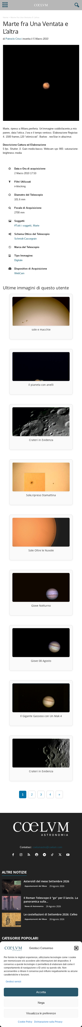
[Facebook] (14, 855)
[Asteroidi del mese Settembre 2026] (11, 886)
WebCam (19, 273)
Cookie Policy (25, 1021)
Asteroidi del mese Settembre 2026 (46, 881)
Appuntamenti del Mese (36, 886)
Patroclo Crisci (14, 38)
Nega (41, 1002)
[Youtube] (68, 855)
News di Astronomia (34, 906)
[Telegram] (45, 855)
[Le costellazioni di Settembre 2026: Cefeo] (11, 920)
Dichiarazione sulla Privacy (48, 1021)
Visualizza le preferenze (41, 1013)
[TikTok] (53, 855)
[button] (76, 948)
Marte (36, 225)
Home (5, 17)
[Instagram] (22, 855)
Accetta (41, 992)
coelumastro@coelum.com (47, 847)
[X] (61, 855)
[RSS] (30, 855)
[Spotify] (37, 855)
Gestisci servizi (13, 981)
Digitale (18, 260)
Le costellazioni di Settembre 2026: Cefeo (50, 914)
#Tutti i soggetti (22, 225)
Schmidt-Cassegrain (25, 238)
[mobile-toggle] (5, 5)
